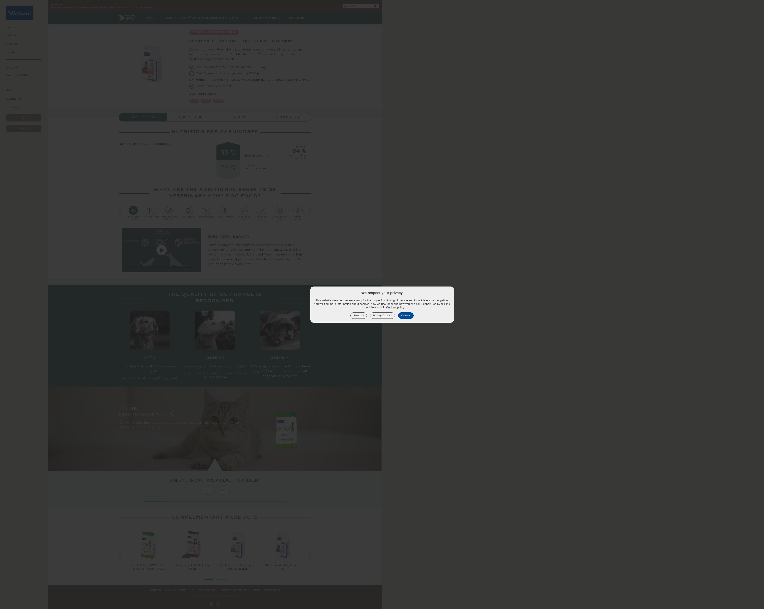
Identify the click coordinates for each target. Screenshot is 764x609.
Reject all (359, 315)
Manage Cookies (382, 315)
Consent (405, 315)
